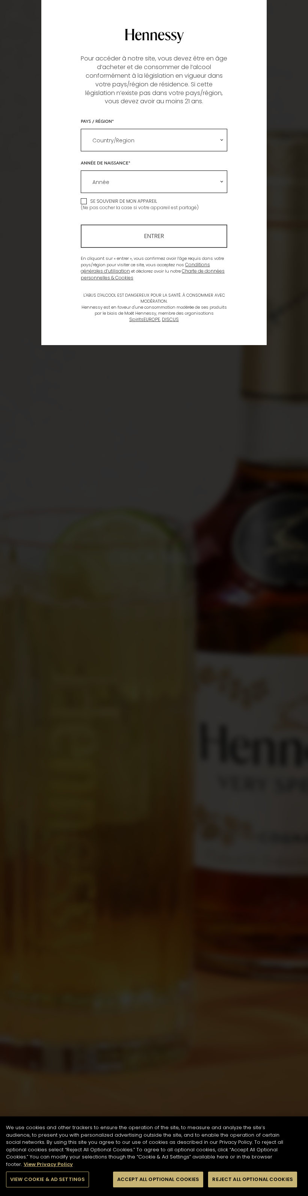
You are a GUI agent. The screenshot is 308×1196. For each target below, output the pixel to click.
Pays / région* (97, 121)
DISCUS (170, 319)
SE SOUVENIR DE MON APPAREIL (123, 201)
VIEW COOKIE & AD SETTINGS (47, 1179)
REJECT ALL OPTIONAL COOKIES (252, 1179)
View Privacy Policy (48, 1164)
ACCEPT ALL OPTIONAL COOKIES (158, 1179)
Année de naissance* (105, 162)
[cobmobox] (154, 140)
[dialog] (154, 598)
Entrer (154, 236)
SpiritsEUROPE (144, 319)
